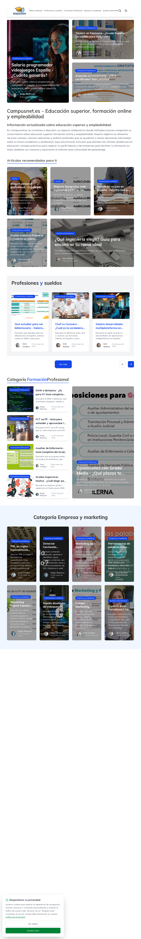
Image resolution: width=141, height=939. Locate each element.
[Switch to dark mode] (126, 10)
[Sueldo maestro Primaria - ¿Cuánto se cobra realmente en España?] (27, 243)
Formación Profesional (73, 11)
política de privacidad (15, 917)
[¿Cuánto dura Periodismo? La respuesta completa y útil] (119, 612)
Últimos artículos (36, 11)
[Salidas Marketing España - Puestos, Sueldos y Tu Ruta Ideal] (86, 612)
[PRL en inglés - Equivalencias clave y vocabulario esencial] (21, 554)
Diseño (15, 179)
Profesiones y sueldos (53, 11)
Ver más (63, 364)
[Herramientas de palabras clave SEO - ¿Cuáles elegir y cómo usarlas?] (119, 554)
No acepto (33, 924)
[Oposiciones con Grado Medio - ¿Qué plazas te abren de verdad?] (103, 442)
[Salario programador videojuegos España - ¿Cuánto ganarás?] (38, 61)
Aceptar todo (33, 930)
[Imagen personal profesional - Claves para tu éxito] (27, 191)
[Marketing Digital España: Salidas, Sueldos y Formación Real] (21, 612)
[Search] (119, 10)
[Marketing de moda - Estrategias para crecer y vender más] (86, 554)
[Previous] (122, 364)
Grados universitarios (111, 11)
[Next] (131, 364)
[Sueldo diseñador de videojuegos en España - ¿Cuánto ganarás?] (54, 612)
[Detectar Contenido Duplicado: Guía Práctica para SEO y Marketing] (54, 554)
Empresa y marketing (92, 11)
